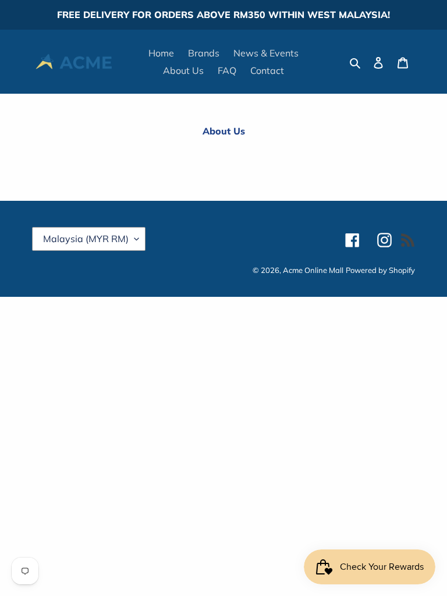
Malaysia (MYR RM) (86, 238)
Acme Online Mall (313, 270)
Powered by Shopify (380, 270)
